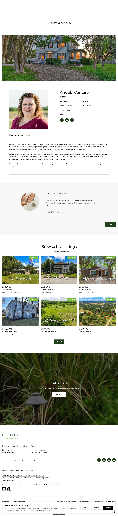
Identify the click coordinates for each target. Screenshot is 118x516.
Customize (96, 507)
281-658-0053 (87, 105)
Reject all (85, 507)
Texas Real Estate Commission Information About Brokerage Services (26, 478)
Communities (38, 461)
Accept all (108, 507)
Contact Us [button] (59, 394)
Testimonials (51, 461)
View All (111, 224)
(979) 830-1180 (7, 450)
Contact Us (63, 461)
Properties (25, 461)
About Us (14, 461)
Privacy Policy (110, 502)
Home (4, 461)
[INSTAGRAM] (62, 120)
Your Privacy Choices (59, 514)
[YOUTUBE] (104, 460)
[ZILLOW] (67, 120)
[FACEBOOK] (72, 120)
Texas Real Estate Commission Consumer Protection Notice (23, 475)
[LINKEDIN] (109, 460)
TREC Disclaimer (8, 480)
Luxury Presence (18, 502)
